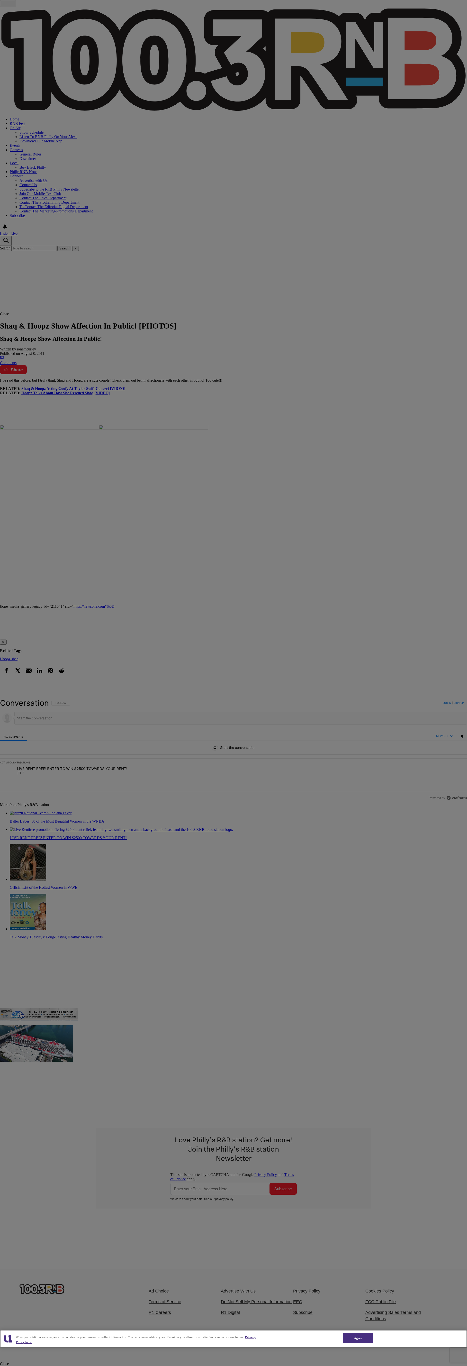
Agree (358, 1338)
